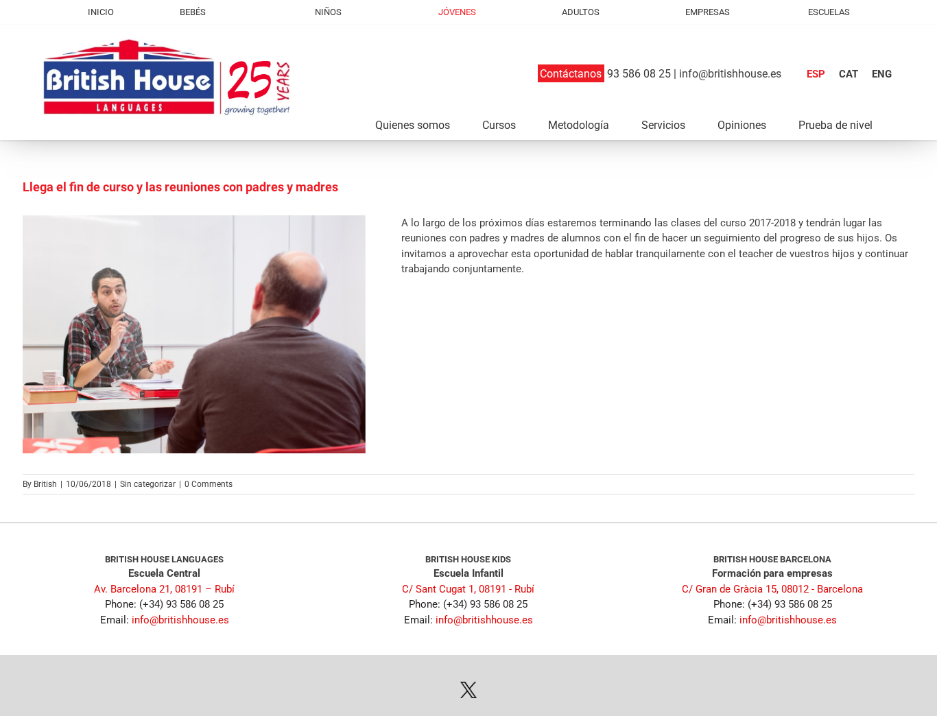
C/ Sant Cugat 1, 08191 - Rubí (468, 589)
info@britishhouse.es (730, 73)
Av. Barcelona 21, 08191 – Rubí (164, 589)
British (45, 484)
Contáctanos (571, 73)
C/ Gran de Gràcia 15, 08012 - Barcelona (772, 589)
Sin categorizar (148, 484)
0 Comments (209, 484)
